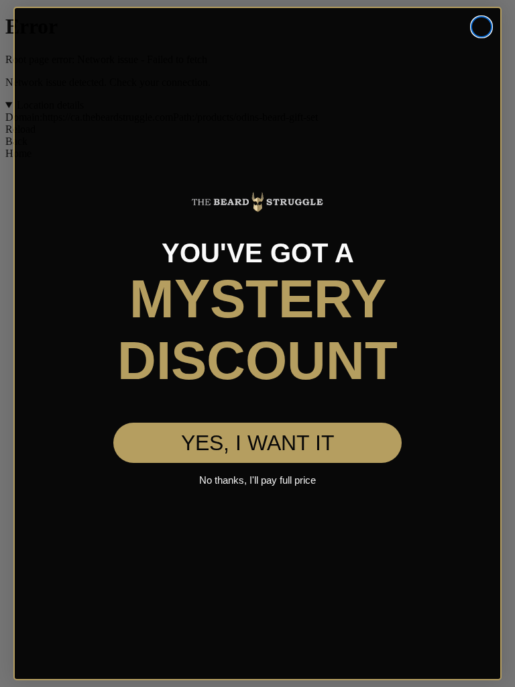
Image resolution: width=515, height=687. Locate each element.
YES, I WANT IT (257, 414)
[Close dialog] (481, 27)
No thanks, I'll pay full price (257, 451)
